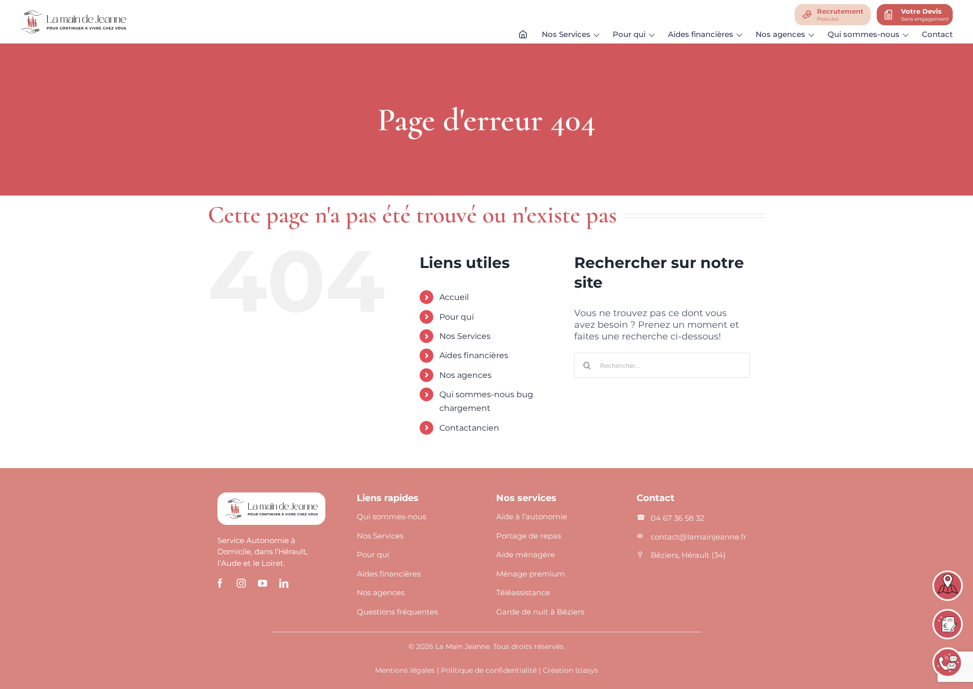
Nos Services (465, 336)
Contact (937, 34)
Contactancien (469, 428)
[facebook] (220, 583)
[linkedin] (284, 583)
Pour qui (456, 317)
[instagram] (241, 583)
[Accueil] (523, 36)
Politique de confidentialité (489, 670)
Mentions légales (405, 670)
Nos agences (465, 375)
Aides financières (473, 355)
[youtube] (262, 583)
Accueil (454, 297)
